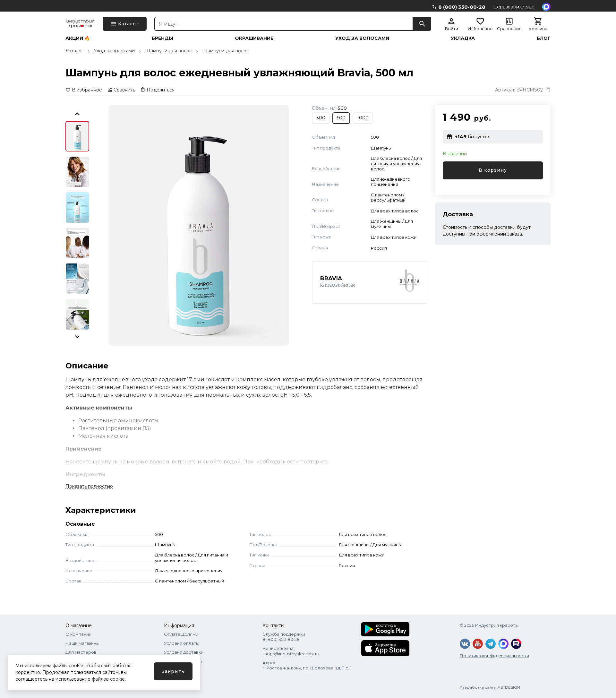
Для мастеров (81, 652)
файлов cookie (108, 679)
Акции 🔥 (77, 38)
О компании (78, 634)
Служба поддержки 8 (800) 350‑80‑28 (283, 637)
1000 (363, 118)
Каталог (74, 51)
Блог (544, 38)
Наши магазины (82, 643)
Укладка (463, 38)
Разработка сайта (478, 687)
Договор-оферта (183, 661)
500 (341, 118)
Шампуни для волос (168, 51)
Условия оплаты (181, 643)
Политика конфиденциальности (494, 655)
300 (320, 118)
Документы (176, 670)
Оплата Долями (181, 634)
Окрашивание (254, 38)
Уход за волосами (362, 38)
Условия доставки (183, 652)
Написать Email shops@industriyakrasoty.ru (290, 651)
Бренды (162, 38)
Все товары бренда (337, 284)
